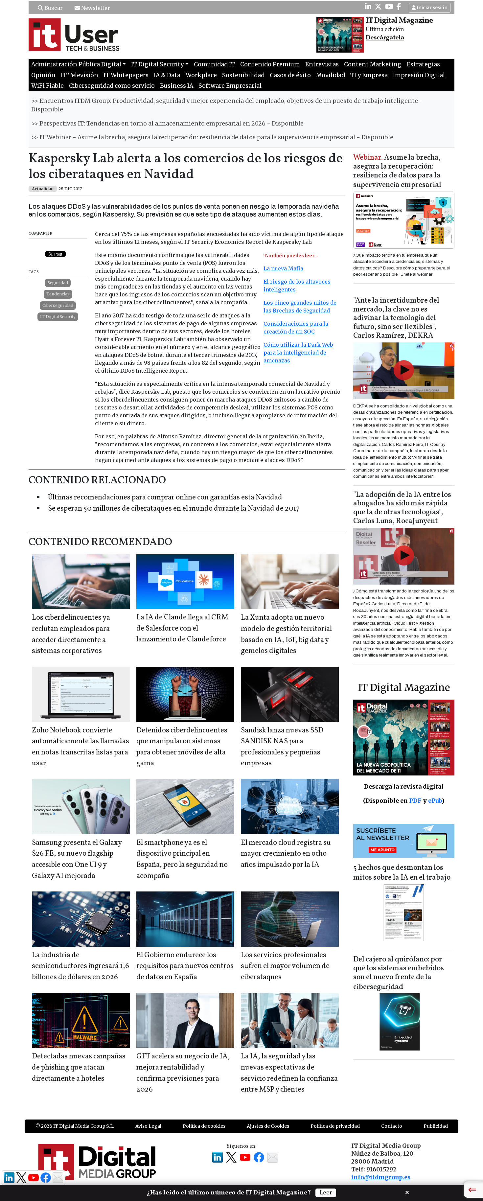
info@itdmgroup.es (380, 1177)
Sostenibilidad (243, 75)
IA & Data (167, 75)
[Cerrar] (407, 1191)
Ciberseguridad (57, 305)
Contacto (391, 1126)
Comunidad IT (214, 64)
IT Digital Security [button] (157, 64)
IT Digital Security (58, 316)
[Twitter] (378, 6)
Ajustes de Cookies (268, 1126)
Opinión (43, 75)
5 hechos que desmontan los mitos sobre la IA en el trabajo (401, 873)
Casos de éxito (290, 75)
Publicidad (436, 1126)
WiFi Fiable (47, 85)
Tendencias (58, 293)
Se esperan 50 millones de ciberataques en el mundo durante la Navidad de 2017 (174, 509)
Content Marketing (373, 64)
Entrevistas (322, 64)
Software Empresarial (230, 85)
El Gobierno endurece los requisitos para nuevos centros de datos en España (185, 966)
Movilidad (330, 75)
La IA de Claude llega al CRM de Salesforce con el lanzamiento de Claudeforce (182, 628)
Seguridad (58, 282)
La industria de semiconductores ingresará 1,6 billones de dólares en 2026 (80, 966)
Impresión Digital (419, 75)
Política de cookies (204, 1126)
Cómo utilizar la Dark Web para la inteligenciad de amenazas (298, 352)
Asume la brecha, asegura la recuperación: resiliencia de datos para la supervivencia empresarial (397, 172)
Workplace (201, 75)
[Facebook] (399, 6)
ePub (435, 800)
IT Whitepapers (126, 75)
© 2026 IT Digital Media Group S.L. (74, 1126)
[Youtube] (389, 6)
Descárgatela (385, 37)
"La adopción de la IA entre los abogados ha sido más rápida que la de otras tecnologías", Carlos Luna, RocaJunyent (402, 508)
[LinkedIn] (368, 6)
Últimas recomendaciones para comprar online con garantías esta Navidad (165, 498)
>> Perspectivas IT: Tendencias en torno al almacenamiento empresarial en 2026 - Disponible (167, 123)
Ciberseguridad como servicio (112, 85)
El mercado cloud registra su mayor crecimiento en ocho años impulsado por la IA (286, 854)
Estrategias (423, 64)
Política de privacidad (335, 1126)
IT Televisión (79, 75)
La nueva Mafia (283, 268)
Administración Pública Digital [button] (76, 64)
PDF (415, 800)
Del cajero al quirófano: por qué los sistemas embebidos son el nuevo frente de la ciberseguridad (398, 973)
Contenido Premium (270, 64)
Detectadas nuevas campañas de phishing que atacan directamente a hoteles (79, 1067)
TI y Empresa (369, 75)
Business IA (176, 85)
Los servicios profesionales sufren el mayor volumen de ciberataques (285, 966)
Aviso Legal (148, 1126)
